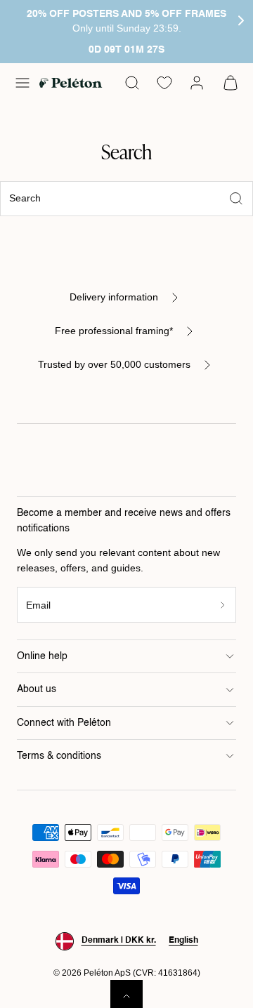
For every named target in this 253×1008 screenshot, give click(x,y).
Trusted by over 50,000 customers (114, 364)
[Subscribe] (223, 605)
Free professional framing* (114, 330)
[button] (22, 83)
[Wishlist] (164, 83)
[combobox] (126, 199)
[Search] (236, 198)
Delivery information (114, 297)
